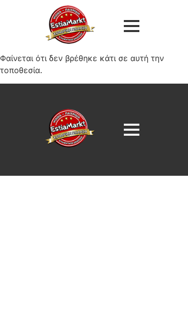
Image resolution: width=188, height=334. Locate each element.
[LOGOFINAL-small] (70, 24)
